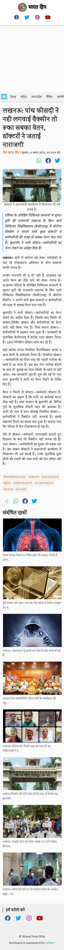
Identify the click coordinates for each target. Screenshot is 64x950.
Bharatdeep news (15, 476)
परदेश (23, 96)
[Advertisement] (32, 59)
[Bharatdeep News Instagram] (37, 17)
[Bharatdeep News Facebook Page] (16, 17)
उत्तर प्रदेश (36, 96)
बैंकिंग (49, 96)
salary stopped (22, 483)
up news (21, 489)
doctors (8, 489)
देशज (13, 96)
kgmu (7, 483)
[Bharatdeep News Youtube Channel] (48, 17)
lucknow (33, 476)
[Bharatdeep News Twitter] (27, 17)
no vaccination (44, 483)
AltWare (50, 943)
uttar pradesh (50, 476)
